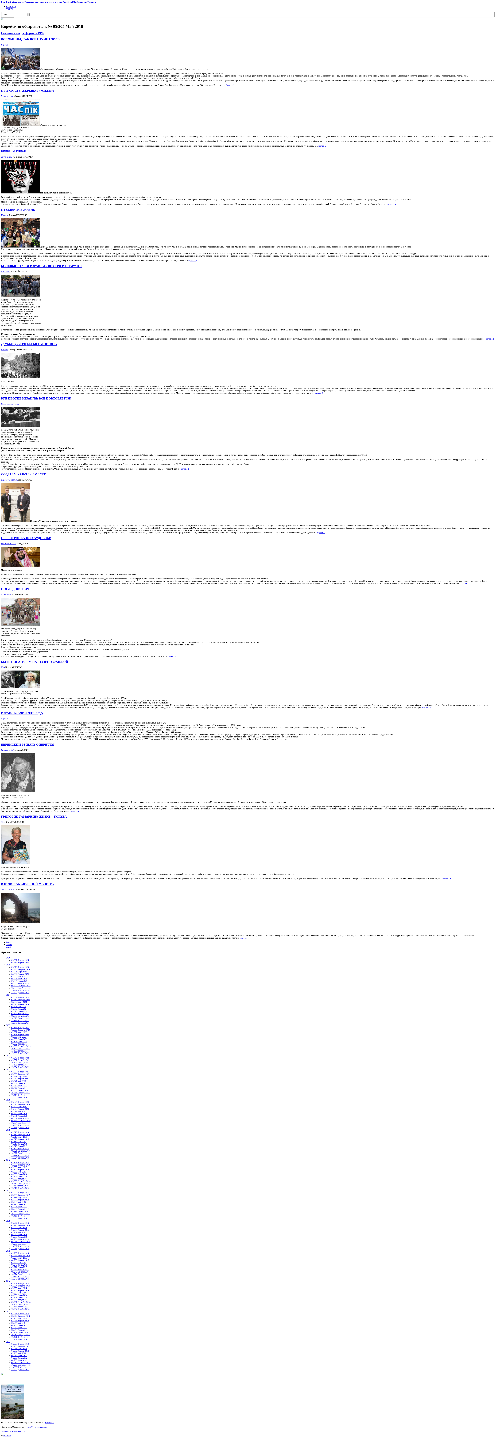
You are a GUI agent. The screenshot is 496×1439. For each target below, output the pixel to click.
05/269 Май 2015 (18, 1262)
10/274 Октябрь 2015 (20, 1274)
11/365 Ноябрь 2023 (20, 1051)
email (8, 947)
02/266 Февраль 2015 (20, 1255)
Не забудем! (6, 594)
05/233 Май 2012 (18, 1353)
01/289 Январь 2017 (20, 1193)
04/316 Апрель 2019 (20, 1139)
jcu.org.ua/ (49, 1422)
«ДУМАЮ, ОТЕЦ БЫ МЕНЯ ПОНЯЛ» (29, 344)
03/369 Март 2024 (19, 1002)
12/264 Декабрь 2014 (20, 1309)
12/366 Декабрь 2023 (20, 1053)
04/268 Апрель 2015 (20, 1260)
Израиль (4, 45)
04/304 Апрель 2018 (20, 1169)
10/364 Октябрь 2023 (20, 1048)
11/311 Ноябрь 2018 (19, 1186)
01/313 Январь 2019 (20, 1132)
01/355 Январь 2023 (20, 1027)
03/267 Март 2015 (19, 1258)
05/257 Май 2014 (18, 1293)
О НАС (9, 9)
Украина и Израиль (9, 480)
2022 (8, 1055)
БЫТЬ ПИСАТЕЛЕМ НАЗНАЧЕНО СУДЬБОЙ (34, 662)
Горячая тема (7, 96)
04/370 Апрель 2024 (20, 1004)
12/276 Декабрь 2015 (20, 1279)
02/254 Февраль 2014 (20, 1286)
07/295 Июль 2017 (19, 1207)
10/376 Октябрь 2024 (20, 1018)
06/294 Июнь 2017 (19, 1204)
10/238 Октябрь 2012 (20, 1365)
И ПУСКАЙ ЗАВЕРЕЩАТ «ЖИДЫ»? (28, 90)
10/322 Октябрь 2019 (20, 1153)
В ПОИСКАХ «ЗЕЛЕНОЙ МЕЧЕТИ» (27, 884)
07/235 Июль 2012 (19, 1358)
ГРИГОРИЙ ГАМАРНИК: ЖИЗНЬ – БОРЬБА (34, 816)
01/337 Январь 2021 (20, 1072)
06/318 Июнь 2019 (19, 1144)
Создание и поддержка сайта (13, 1431)
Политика (5, 271)
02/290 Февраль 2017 (20, 1195)
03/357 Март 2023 (19, 1032)
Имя (3, 667)
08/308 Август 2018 (20, 1179)
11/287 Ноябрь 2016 (20, 1246)
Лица (3, 822)
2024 (8, 995)
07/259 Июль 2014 (19, 1297)
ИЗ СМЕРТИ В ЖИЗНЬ (18, 209)
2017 (8, 1190)
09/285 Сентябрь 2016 (20, 1241)
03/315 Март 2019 (19, 1137)
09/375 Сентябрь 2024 (20, 1016)
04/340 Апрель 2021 (20, 1079)
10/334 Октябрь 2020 (20, 1123)
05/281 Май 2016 (18, 1232)
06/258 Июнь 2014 (19, 1295)
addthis (9, 944)
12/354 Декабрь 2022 (20, 1067)
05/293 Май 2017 (18, 1202)
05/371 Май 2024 (18, 1007)
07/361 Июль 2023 (19, 1041)
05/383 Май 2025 (18, 976)
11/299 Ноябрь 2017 (20, 1216)
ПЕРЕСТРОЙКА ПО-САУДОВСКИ (26, 538)
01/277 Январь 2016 (20, 1223)
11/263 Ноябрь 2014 (20, 1307)
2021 (8, 1069)
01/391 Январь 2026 (20, 960)
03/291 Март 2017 (19, 1197)
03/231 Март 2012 (19, 1348)
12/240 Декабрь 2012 (20, 1369)
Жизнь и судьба (8, 750)
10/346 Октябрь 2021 (20, 1093)
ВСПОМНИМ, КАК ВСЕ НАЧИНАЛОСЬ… (32, 39)
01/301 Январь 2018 (20, 1162)
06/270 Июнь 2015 (19, 1265)
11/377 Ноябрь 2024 (20, 1020)
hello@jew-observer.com (37, 1427)
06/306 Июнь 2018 (19, 1174)
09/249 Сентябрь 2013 (20, 1332)
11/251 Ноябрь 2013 (20, 1337)
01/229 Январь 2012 (20, 1344)
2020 (8, 1100)
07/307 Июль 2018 (19, 1176)
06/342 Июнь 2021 (19, 1083)
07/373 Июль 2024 (19, 1011)
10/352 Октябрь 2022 (20, 1062)
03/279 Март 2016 (19, 1228)
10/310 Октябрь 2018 (20, 1183)
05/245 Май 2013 (18, 1323)
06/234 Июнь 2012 (19, 1355)
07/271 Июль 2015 (19, 1267)
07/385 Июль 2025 (19, 981)
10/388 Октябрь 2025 (20, 988)
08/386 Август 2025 (20, 983)
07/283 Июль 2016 (19, 1237)
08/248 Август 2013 (20, 1330)
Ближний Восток (8, 543)
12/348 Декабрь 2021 (20, 1097)
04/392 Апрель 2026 (20, 962)
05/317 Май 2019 (18, 1141)
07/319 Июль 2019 (19, 1146)
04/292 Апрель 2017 (20, 1200)
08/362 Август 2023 (20, 1044)
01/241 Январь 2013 (20, 1314)
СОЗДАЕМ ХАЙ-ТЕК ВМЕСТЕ (23, 474)
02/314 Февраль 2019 (20, 1134)
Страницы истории (10, 404)
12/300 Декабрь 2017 (20, 1218)
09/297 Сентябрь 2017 (20, 1211)
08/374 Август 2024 (20, 1013)
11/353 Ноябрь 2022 (20, 1065)
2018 (8, 1160)
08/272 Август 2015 (20, 1269)
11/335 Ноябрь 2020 (20, 1125)
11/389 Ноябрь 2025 (20, 990)
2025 (8, 965)
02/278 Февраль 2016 (20, 1225)
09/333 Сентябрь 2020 (20, 1121)
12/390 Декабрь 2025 (20, 993)
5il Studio (7, 1436)
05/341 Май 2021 (18, 1081)
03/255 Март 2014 (19, 1288)
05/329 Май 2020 (18, 1111)
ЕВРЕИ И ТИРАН (13, 151)
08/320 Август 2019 (20, 1148)
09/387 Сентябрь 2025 (20, 986)
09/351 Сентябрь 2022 (20, 1060)
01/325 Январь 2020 (20, 1102)
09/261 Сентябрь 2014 (20, 1302)
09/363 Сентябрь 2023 (20, 1046)
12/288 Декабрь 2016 (20, 1248)
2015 (8, 1251)
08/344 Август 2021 (20, 1088)
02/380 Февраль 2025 (20, 969)
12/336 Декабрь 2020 (20, 1127)
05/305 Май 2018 (18, 1172)
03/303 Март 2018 (19, 1167)
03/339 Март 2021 (19, 1076)
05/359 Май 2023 (18, 1037)
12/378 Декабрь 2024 (20, 1023)
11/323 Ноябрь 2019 (20, 1155)
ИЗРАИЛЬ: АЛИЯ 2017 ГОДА (22, 713)
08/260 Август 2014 (20, 1300)
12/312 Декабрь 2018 (20, 1188)
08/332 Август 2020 (20, 1118)
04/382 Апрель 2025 (20, 974)
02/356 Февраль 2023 (20, 1030)
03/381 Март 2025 (19, 972)
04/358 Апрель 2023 (20, 1034)
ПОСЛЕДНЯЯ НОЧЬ (16, 589)
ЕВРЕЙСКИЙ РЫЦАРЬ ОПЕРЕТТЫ (27, 744)
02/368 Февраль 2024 (20, 1000)
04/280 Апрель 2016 (20, 1230)
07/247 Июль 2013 (19, 1328)
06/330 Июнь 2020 (19, 1114)
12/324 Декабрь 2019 (20, 1158)
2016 (8, 1221)
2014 (8, 1281)
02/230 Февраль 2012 (20, 1346)
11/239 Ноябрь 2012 (20, 1367)
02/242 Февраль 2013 (20, 1316)
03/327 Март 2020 (19, 1107)
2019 (8, 1130)
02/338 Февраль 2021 (20, 1074)
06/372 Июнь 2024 (19, 1009)
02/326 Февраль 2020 (20, 1104)
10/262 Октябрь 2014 (20, 1304)
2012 (8, 1342)
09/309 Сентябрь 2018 (20, 1181)
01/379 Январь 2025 (20, 967)
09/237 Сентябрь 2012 (20, 1362)
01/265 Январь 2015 (20, 1253)
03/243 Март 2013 (19, 1318)
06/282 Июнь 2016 (19, 1235)
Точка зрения (6, 157)
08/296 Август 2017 (20, 1209)
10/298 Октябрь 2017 (20, 1214)
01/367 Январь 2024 (20, 997)
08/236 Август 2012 (20, 1360)
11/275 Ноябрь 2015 (20, 1276)
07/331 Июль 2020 (19, 1116)
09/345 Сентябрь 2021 (20, 1090)
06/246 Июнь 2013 (19, 1325)
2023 (8, 1025)
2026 (8, 958)
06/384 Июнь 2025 (19, 979)
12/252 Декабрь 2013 (20, 1339)
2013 (8, 1311)
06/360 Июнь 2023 (19, 1039)
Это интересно (8, 889)
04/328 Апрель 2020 (20, 1109)
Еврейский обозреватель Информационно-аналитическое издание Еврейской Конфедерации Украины (48, 2)
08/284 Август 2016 (20, 1239)
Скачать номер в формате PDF (22, 33)
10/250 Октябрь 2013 (20, 1335)
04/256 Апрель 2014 (20, 1290)
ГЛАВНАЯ (11, 6)
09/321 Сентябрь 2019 (20, 1151)
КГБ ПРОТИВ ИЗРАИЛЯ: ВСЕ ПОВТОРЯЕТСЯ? (36, 398)
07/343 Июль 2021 (19, 1086)
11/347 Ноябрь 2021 (20, 1095)
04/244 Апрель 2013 (20, 1321)
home (8, 942)
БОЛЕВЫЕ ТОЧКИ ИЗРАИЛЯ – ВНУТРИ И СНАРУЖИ (41, 266)
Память (4, 350)
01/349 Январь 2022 (20, 1058)
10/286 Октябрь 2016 (20, 1244)
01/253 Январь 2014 (20, 1283)
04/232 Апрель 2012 (20, 1351)
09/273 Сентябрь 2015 (20, 1272)
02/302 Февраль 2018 (20, 1165)
